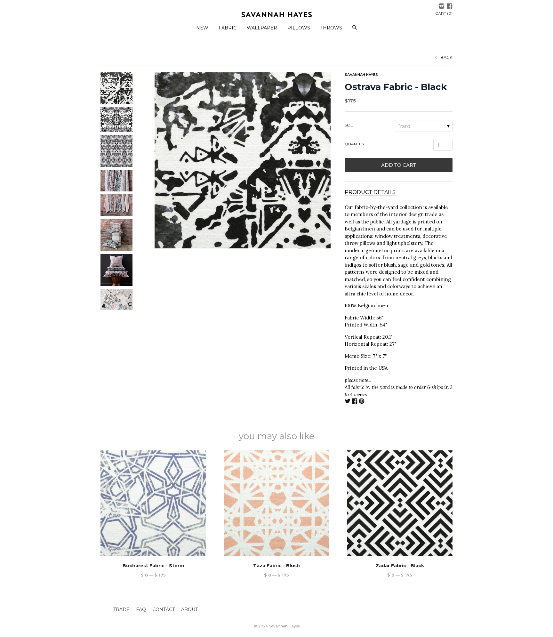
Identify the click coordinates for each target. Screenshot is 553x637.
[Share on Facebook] (354, 402)
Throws (331, 28)
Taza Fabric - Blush (276, 565)
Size (349, 125)
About (189, 609)
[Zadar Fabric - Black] (400, 503)
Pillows (298, 28)
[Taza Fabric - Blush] (276, 503)
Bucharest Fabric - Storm (153, 565)
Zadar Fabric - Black (400, 565)
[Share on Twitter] (347, 402)
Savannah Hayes (361, 74)
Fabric (227, 28)
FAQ (141, 609)
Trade (121, 609)
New (202, 28)
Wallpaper (262, 28)
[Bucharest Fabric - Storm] (153, 503)
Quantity (355, 143)
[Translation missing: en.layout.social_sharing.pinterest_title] (362, 402)
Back (446, 57)
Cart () (444, 13)
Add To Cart (398, 165)
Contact (163, 609)
